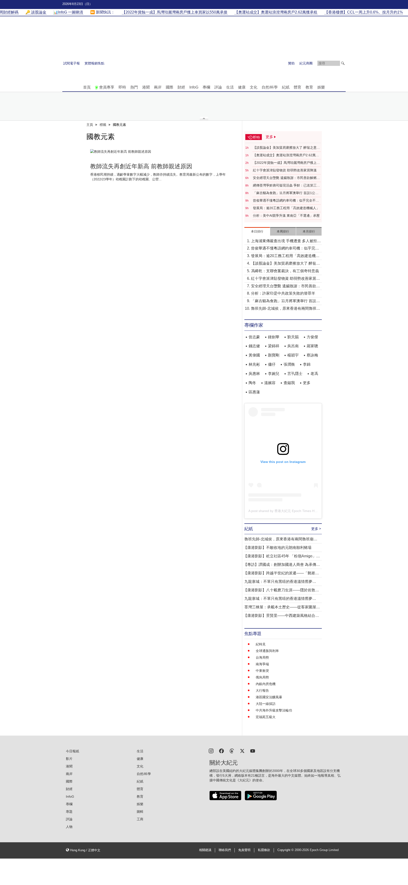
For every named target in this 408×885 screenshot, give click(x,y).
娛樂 (321, 87)
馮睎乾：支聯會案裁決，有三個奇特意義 (285, 271)
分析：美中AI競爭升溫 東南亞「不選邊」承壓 (286, 215)
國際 (169, 87)
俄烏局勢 (262, 677)
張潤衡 (289, 364)
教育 (309, 87)
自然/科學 (270, 87)
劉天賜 (293, 337)
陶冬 (252, 383)
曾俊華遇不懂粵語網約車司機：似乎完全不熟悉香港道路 (286, 201)
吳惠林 (254, 374)
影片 (69, 759)
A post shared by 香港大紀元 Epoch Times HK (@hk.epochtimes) (296, 511)
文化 (253, 87)
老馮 (314, 374)
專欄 (206, 87)
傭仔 (272, 364)
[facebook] (221, 750)
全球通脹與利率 (267, 651)
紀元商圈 (306, 63)
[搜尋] (343, 63)
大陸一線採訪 (266, 704)
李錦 (306, 364)
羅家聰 (312, 346)
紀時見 (261, 644)
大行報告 (262, 690)
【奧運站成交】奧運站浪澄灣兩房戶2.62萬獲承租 (286, 155)
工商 (140, 819)
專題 (69, 811)
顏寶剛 (273, 355)
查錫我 (289, 383)
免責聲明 (244, 850)
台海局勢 (262, 657)
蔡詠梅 (312, 355)
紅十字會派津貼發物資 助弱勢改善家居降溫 (285, 170)
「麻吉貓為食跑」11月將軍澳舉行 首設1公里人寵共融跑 (286, 193)
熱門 (134, 87)
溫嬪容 (270, 383)
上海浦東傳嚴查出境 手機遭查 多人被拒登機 (286, 241)
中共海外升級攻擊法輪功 (274, 710)
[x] (242, 750)
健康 (242, 87)
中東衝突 (262, 671)
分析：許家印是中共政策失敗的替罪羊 (283, 293)
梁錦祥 (273, 346)
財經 (181, 87)
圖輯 (140, 811)
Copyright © (286, 850)
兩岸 (158, 87)
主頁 (89, 125)
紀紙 (285, 87)
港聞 (146, 87)
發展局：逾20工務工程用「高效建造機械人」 (286, 208)
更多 (306, 383)
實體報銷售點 (94, 63)
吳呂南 (293, 346)
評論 (218, 87)
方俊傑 (312, 337)
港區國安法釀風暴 (269, 697)
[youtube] (252, 750)
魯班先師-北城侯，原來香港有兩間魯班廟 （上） (285, 308)
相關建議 (205, 850)
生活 (230, 87)
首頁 (87, 87)
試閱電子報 (71, 63)
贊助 (291, 63)
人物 (69, 827)
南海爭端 (262, 664)
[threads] (231, 750)
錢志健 (254, 346)
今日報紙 (72, 751)
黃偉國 (254, 355)
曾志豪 (254, 337)
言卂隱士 (294, 374)
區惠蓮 (254, 392)
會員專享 (106, 87)
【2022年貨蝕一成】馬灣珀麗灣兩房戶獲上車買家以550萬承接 (286, 163)
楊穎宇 (293, 355)
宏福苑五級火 (266, 717)
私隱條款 (264, 850)
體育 (297, 87)
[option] (163, 151)
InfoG (193, 87)
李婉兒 (273, 374)
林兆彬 (254, 364)
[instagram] (211, 750)
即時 (122, 87)
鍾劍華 (273, 337)
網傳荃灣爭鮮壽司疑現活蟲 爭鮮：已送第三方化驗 (286, 185)
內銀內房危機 (266, 684)
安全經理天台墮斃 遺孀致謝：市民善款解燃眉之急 (286, 178)
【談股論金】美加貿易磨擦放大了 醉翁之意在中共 (286, 148)
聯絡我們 (225, 850)
